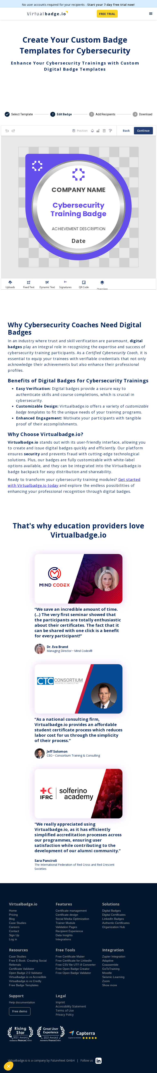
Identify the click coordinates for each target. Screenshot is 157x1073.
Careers (14, 927)
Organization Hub (113, 927)
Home (13, 910)
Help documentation (22, 1002)
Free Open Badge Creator (73, 968)
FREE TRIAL (107, 14)
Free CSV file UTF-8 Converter (76, 964)
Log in (13, 939)
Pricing (13, 914)
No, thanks (18, 1052)
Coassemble (110, 964)
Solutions (110, 904)
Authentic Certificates (116, 923)
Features (64, 904)
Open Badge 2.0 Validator (25, 972)
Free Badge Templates (23, 985)
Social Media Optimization (72, 918)
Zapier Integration (113, 956)
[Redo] (13, 131)
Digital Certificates (114, 914)
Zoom (106, 981)
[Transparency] (92, 131)
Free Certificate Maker (70, 956)
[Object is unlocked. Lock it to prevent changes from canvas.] (98, 131)
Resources (18, 949)
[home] (47, 13)
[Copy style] (110, 131)
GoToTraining (111, 968)
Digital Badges (111, 910)
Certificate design (67, 914)
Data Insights (64, 935)
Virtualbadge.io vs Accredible (27, 977)
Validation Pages (66, 927)
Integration (113, 949)
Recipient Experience (69, 931)
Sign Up (14, 935)
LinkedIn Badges (113, 918)
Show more (109, 985)
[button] (151, 14)
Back (126, 130)
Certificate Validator (21, 968)
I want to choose (47, 1052)
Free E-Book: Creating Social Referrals (28, 962)
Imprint (60, 1002)
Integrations (63, 939)
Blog (12, 918)
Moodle (107, 972)
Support (16, 995)
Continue (143, 130)
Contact (14, 931)
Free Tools (65, 949)
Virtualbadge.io (23, 904)
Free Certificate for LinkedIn (74, 960)
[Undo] (7, 131)
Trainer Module (65, 923)
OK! (75, 1052)
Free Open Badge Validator (73, 972)
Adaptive (107, 960)
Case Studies (17, 923)
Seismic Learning (113, 977)
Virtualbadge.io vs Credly (25, 981)
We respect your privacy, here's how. (28, 1039)
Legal (61, 995)
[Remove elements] (104, 131)
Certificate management (71, 910)
